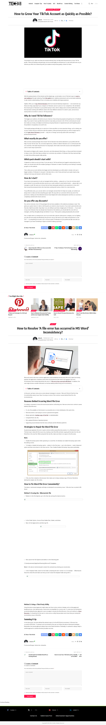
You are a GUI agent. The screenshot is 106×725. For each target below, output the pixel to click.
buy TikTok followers (41, 103)
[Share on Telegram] (66, 227)
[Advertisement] (53, 77)
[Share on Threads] (70, 227)
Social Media (50, 9)
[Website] (75, 235)
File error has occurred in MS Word (61, 381)
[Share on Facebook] (60, 20)
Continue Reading (4, 702)
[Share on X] (62, 20)
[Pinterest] (53, 710)
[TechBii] (15, 3)
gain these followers (34, 132)
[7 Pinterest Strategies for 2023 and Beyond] (19, 304)
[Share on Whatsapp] (56, 227)
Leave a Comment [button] (30, 665)
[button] (82, 3)
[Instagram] (79, 235)
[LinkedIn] (81, 235)
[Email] (73, 227)
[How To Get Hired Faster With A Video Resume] (87, 304)
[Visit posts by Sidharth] (35, 20)
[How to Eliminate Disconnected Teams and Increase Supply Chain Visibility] (41, 304)
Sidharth (40, 19)
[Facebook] (77, 235)
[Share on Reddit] (63, 227)
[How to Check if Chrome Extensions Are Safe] (64, 304)
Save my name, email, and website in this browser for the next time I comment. (42, 283)
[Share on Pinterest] (53, 227)
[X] (32, 710)
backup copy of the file (41, 415)
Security (62, 310)
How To (57, 9)
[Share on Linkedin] (60, 227)
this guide (48, 98)
